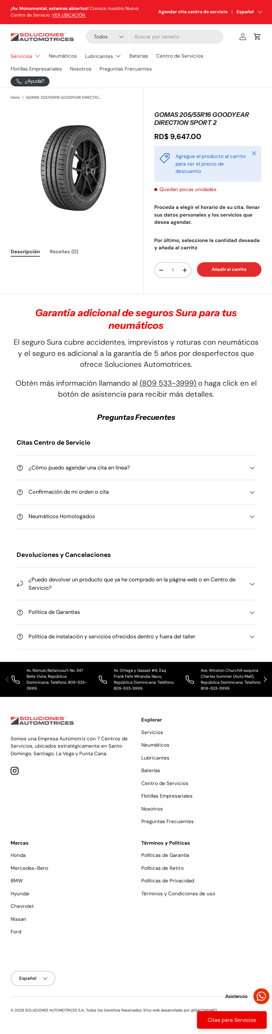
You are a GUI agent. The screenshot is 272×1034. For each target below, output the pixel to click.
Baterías (138, 56)
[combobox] (154, 37)
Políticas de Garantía (165, 855)
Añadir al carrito (229, 269)
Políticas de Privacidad (167, 880)
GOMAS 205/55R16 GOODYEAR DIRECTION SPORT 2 (63, 97)
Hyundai (20, 893)
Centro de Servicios (179, 56)
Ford (16, 931)
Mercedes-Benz (29, 868)
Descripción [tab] (25, 251)
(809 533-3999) (169, 383)
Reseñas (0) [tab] (64, 251)
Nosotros (81, 69)
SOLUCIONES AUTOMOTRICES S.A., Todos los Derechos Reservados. (83, 1010)
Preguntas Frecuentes (126, 69)
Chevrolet (22, 906)
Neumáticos (63, 56)
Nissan (18, 919)
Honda (18, 855)
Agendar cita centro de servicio (193, 12)
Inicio (15, 97)
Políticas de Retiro (162, 868)
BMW (17, 880)
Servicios (152, 732)
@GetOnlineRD (204, 1010)
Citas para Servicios (232, 1019)
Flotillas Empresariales (36, 69)
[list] (71, 167)
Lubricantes (155, 758)
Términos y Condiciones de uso (178, 893)
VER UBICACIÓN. (69, 15)
